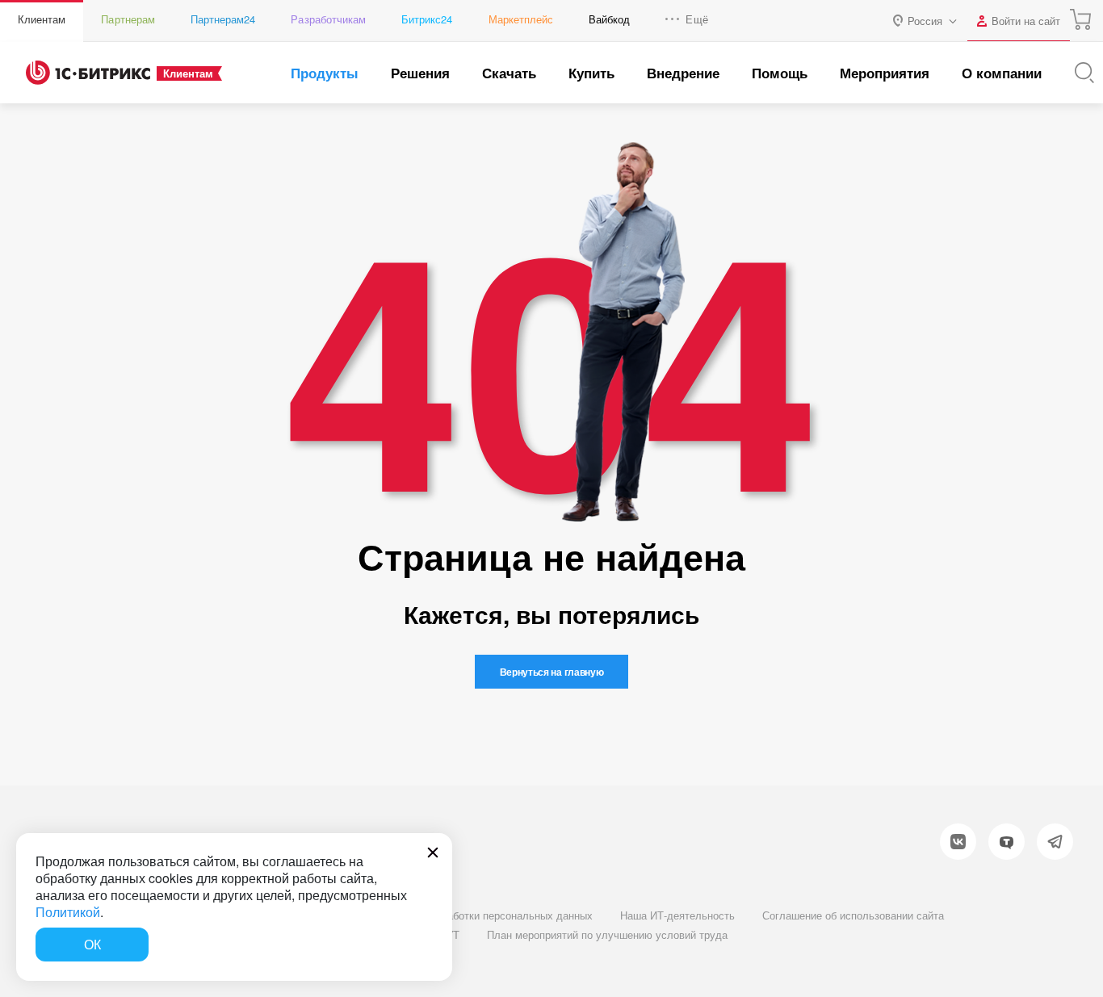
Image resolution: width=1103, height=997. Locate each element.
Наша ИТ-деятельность (677, 915)
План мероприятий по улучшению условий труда (607, 934)
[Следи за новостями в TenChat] (1006, 841)
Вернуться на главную (552, 671)
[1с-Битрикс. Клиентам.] (88, 73)
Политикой (68, 912)
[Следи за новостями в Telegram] (1055, 841)
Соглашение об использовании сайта (853, 915)
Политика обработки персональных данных (487, 915)
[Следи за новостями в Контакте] (958, 841)
